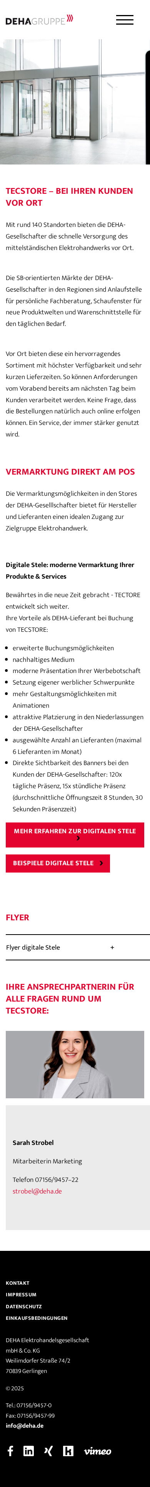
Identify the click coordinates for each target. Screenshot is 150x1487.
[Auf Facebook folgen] (10, 1450)
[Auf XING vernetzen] (48, 1450)
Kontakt (18, 1283)
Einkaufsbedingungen (37, 1318)
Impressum (21, 1294)
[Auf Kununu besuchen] (68, 1450)
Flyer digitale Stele (33, 947)
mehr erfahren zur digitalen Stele (75, 831)
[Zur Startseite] (39, 19)
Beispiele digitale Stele (53, 863)
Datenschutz (24, 1306)
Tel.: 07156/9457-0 (29, 1406)
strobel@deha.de (37, 1191)
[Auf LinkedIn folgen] (28, 1450)
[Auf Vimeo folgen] (97, 1450)
